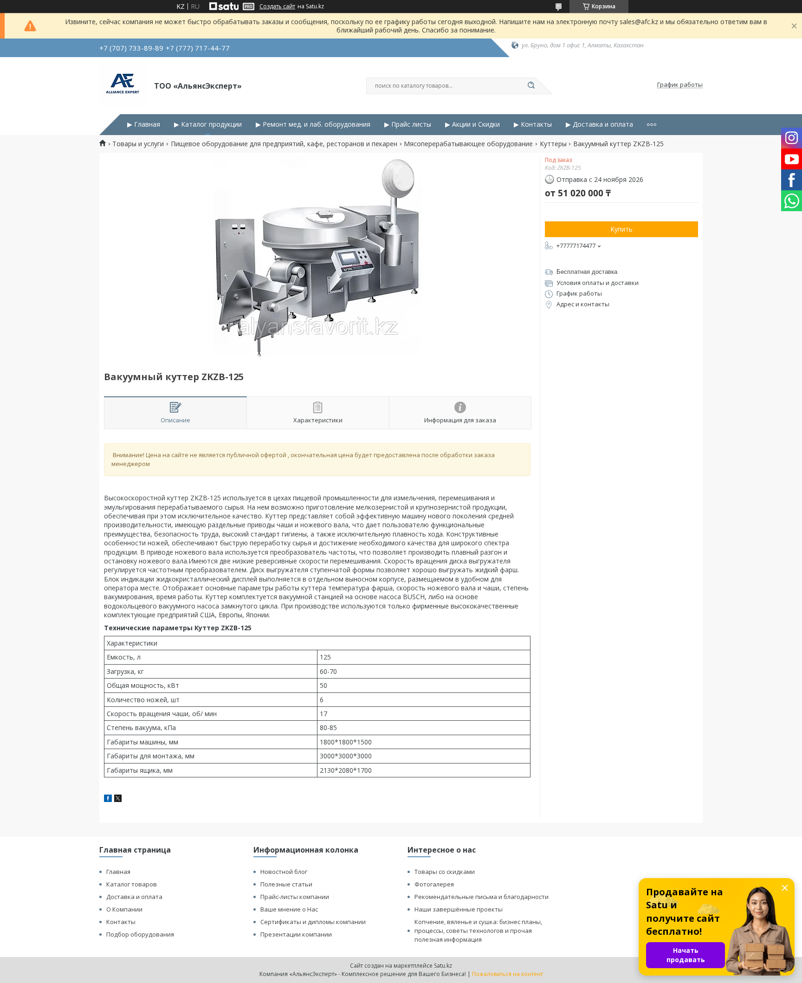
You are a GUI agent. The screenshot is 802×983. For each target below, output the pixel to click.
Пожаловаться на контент (507, 974)
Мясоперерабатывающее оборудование (468, 144)
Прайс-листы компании (294, 896)
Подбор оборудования (140, 934)
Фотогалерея (434, 884)
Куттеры (553, 144)
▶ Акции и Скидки (472, 124)
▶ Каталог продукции (208, 124)
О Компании (124, 909)
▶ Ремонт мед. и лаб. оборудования (313, 124)
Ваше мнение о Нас (289, 909)
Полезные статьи (286, 884)
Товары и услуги (138, 144)
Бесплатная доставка (586, 271)
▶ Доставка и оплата (599, 124)
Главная (118, 871)
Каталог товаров (131, 884)
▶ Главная (143, 124)
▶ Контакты (533, 124)
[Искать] (531, 86)
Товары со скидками (444, 871)
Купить (621, 229)
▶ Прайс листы (407, 124)
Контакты (121, 922)
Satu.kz (443, 966)
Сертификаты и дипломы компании (313, 922)
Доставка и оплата (134, 896)
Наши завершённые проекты (458, 909)
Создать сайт (277, 6)
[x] (118, 799)
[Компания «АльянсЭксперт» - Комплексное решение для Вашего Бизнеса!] (122, 85)
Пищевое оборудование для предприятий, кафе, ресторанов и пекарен (284, 144)
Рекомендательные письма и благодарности (481, 896)
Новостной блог (283, 871)
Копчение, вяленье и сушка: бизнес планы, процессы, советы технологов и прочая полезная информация (478, 931)
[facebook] (108, 799)
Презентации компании (296, 934)
